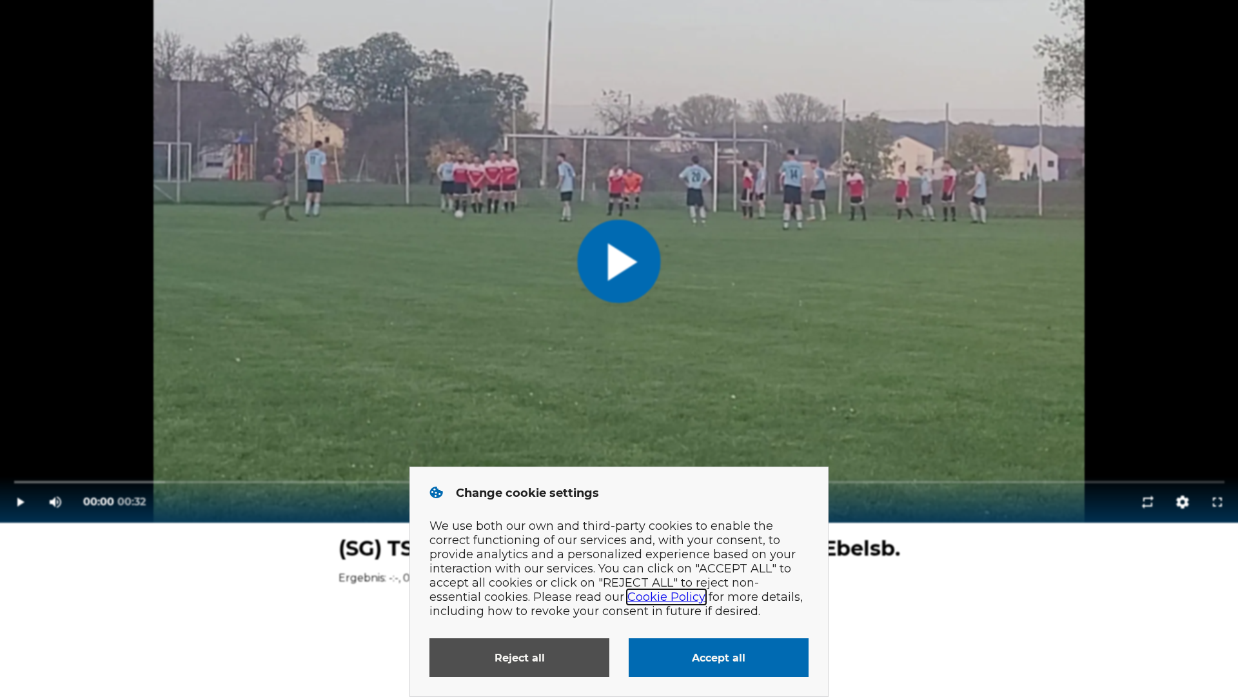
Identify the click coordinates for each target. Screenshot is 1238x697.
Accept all (718, 658)
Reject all (520, 658)
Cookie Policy (666, 597)
